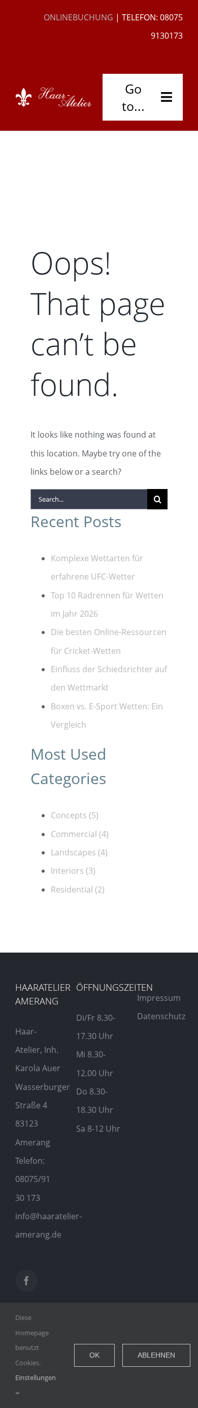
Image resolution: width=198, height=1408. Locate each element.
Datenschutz (161, 1016)
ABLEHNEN (156, 1355)
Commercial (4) (80, 834)
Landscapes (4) (79, 852)
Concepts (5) (74, 815)
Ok (94, 1355)
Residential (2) (78, 889)
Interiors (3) (73, 870)
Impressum (159, 997)
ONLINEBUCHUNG (78, 17)
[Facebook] (26, 1281)
